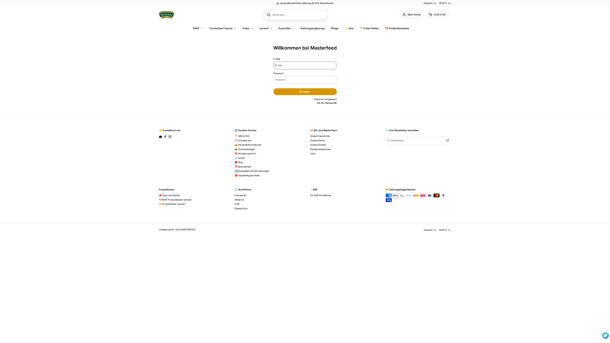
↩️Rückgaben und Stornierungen (251, 171)
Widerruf (239, 199)
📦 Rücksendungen (244, 149)
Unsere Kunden (318, 144)
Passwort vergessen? (325, 99)
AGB (236, 204)
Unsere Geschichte (320, 136)
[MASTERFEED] (166, 15)
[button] (438, 15)
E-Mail (276, 59)
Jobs (312, 153)
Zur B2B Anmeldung (320, 195)
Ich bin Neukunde (327, 102)
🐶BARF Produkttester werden (175, 199)
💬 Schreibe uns (242, 140)
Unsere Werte (317, 140)
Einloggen (305, 91)
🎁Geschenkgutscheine (247, 175)
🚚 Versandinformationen (247, 144)
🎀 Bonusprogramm (245, 153)
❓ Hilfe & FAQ (242, 136)
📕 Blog (238, 162)
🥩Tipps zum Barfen (169, 195)
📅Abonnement (242, 166)
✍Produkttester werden (172, 204)
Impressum (240, 195)
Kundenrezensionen (320, 149)
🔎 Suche (239, 158)
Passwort (278, 73)
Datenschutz (241, 208)
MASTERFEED (188, 229)
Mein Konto (414, 14)
